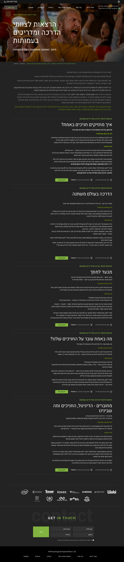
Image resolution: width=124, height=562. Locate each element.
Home (16, 64)
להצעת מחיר (61, 180)
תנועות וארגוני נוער (64, 7)
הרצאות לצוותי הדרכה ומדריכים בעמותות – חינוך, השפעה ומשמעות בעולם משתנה (51, 64)
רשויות (50, 7)
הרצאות (22, 64)
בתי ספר (79, 7)
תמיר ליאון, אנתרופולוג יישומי (102, 168)
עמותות (30, 7)
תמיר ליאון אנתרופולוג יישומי (78, 451)
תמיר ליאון (90, 7)
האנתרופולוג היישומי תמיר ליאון (83, 94)
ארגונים (40, 7)
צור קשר (11, 7)
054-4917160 (11, 1)
